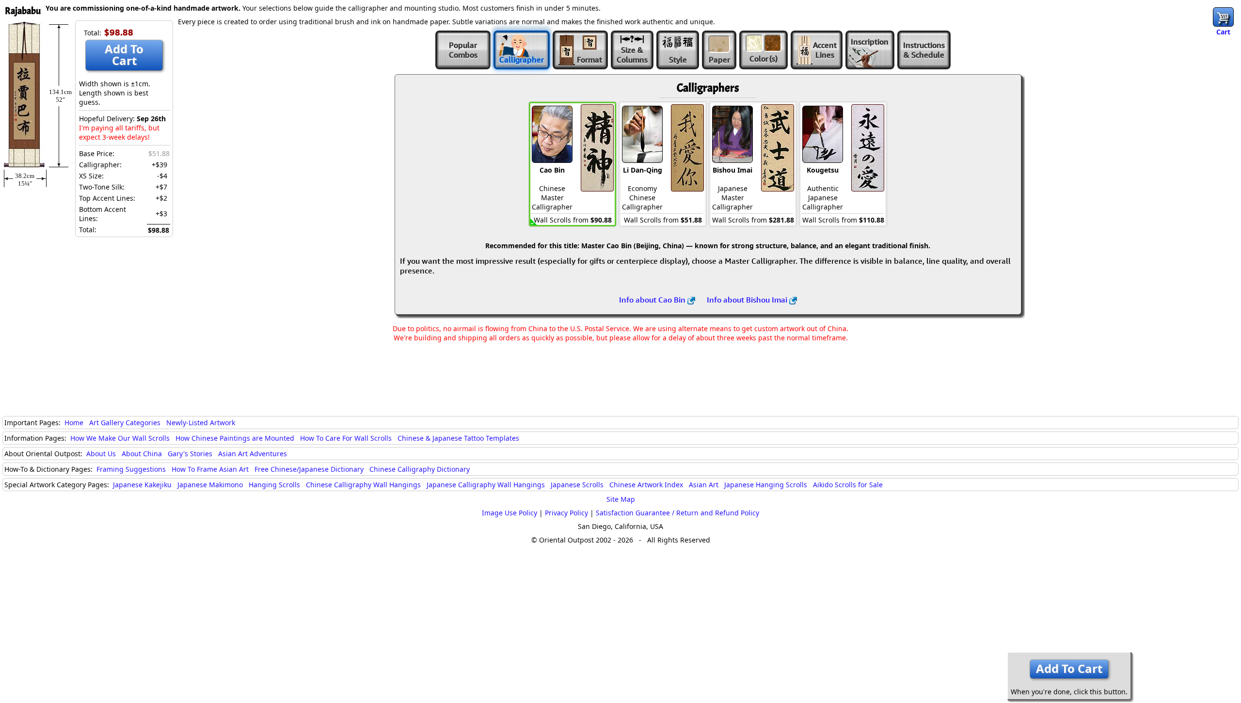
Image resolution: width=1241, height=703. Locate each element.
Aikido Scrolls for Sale (848, 484)
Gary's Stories (190, 453)
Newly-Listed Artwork (200, 422)
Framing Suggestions (131, 469)
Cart (1223, 31)
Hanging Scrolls (274, 484)
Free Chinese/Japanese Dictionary (309, 469)
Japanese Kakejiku (142, 484)
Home (73, 422)
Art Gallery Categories (124, 422)
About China (142, 453)
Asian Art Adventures (252, 453)
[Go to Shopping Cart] (1223, 17)
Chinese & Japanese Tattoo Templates (458, 438)
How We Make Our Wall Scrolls (120, 438)
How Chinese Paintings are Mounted (234, 438)
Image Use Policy (509, 512)
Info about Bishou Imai (748, 299)
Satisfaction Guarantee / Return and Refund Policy (677, 512)
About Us (101, 453)
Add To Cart (124, 54)
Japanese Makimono (210, 484)
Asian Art (703, 484)
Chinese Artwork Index (646, 484)
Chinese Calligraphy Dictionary (419, 469)
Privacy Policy (566, 512)
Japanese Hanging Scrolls (765, 484)
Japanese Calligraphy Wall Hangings (486, 484)
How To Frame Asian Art (210, 469)
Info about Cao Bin (653, 299)
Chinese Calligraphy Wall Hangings (363, 484)
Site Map (620, 499)
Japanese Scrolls (577, 484)
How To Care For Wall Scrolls (346, 438)
